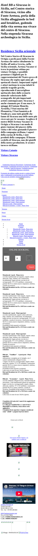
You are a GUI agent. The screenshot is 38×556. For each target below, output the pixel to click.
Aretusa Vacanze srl (7, 504)
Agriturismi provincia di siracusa (19, 166)
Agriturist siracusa (27, 168)
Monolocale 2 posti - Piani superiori (14, 200)
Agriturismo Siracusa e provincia (19, 170)
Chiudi (21, 178)
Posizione (5, 191)
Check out (17, 254)
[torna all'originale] (1, 185)
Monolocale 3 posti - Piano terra (12, 198)
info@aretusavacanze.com (9, 513)
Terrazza (4, 209)
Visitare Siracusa (9, 155)
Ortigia (4, 216)
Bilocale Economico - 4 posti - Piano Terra (16, 205)
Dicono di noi (6, 219)
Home (4, 188)
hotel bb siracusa (16, 168)
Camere (4, 195)
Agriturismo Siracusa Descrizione (12, 165)
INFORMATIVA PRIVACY (10, 178)
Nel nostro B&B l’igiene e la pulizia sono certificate (19, 438)
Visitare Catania (9, 150)
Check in (6, 254)
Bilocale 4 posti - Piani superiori (12, 204)
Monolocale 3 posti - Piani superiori (14, 202)
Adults (28, 254)
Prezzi (4, 212)
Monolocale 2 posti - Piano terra (12, 197)
